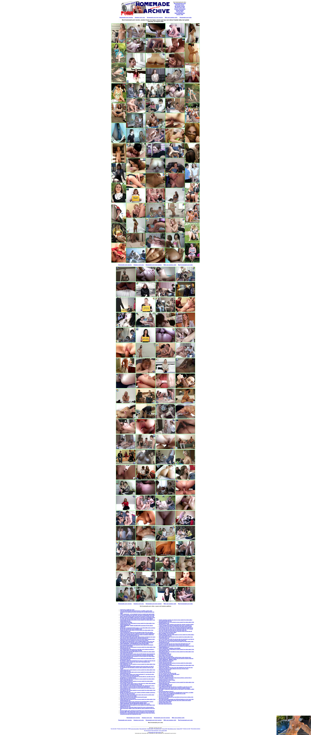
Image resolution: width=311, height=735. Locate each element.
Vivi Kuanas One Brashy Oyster (166, 676)
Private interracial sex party (165, 661)
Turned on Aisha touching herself (166, 694)
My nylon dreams (147, 730)
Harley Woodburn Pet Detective (166, 660)
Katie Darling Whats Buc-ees (165, 684)
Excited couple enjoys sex (165, 702)
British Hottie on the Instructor (166, 656)
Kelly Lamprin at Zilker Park (165, 685)
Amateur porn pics (140, 17)
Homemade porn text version (155, 17)
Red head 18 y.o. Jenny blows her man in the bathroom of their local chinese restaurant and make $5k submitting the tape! (137, 713)
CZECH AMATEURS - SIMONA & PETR (168, 659)
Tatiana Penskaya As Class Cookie (167, 680)
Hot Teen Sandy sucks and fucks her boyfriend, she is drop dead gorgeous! (137, 710)
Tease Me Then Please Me (165, 672)
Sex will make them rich (164, 681)
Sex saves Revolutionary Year (166, 696)
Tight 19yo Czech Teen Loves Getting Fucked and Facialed (133, 697)
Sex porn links (114, 728)
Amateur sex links (186, 728)
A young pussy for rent (164, 671)
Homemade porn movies (126, 17)
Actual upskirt (180, 10)
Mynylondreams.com (180, 3)
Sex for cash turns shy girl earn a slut (167, 673)
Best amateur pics (180, 13)
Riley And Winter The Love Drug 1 (166, 633)
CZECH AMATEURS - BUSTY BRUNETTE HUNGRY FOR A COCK (135, 703)
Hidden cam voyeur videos (133, 728)
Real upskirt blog (143, 728)
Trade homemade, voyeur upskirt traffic (159, 730)
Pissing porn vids (180, 7)
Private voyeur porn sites (122, 728)
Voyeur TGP (179, 14)
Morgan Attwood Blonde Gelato (166, 675)
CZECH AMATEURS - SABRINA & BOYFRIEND (169, 648)
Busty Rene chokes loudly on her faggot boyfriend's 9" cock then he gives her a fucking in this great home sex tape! (137, 675)
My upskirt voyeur (180, 6)
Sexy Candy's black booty (165, 655)
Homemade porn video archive (155, 732)
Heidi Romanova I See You (126, 663)
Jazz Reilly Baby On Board (165, 654)
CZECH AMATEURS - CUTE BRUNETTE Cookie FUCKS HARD (134, 643)
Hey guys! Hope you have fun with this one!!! (169, 674)
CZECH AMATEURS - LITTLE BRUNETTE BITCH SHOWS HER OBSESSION (137, 614)
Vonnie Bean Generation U (165, 669)
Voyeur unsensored (179, 9)
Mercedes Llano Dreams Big (165, 703)
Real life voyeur (179, 5)
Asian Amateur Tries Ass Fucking (128, 698)
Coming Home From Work (126, 622)
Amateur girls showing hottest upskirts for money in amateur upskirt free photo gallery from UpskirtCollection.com (137, 635)
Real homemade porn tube (185, 264)
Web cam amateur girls (171, 17)
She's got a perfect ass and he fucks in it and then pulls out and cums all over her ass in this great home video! (175, 632)
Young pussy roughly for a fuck (127, 609)
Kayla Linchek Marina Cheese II (166, 691)
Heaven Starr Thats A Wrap (165, 701)
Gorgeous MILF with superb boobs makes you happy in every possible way (137, 711)
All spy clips (179, 11)
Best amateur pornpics (195, 728)
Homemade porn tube (186, 17)
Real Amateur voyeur (172, 728)
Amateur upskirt (150, 728)
